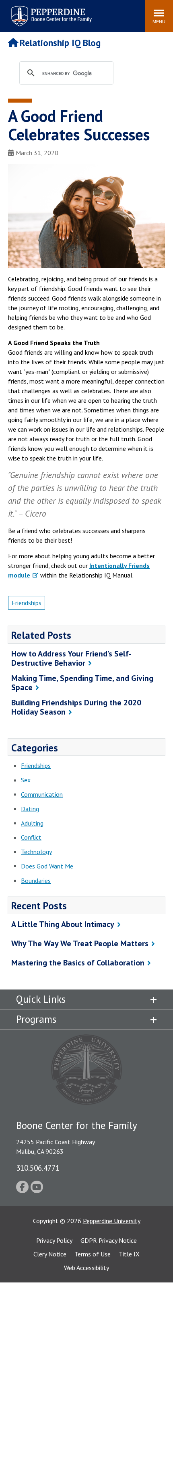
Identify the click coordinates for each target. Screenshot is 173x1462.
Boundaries (36, 880)
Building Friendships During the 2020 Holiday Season (76, 707)
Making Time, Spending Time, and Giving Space (82, 683)
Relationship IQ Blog (60, 42)
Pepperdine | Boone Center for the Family (51, 11)
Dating (30, 809)
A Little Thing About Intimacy (62, 924)
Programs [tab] (36, 1019)
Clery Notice (49, 1254)
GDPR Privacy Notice (108, 1240)
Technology (36, 852)
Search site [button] (29, 12)
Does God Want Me (47, 866)
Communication (42, 794)
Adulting (32, 823)
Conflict (31, 837)
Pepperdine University (111, 1221)
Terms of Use (92, 1254)
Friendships (26, 603)
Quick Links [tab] (41, 999)
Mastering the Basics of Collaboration (77, 962)
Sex (26, 780)
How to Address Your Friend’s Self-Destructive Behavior (71, 658)
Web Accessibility (86, 1268)
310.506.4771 (38, 1168)
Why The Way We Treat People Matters (79, 943)
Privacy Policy (54, 1240)
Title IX (129, 1254)
